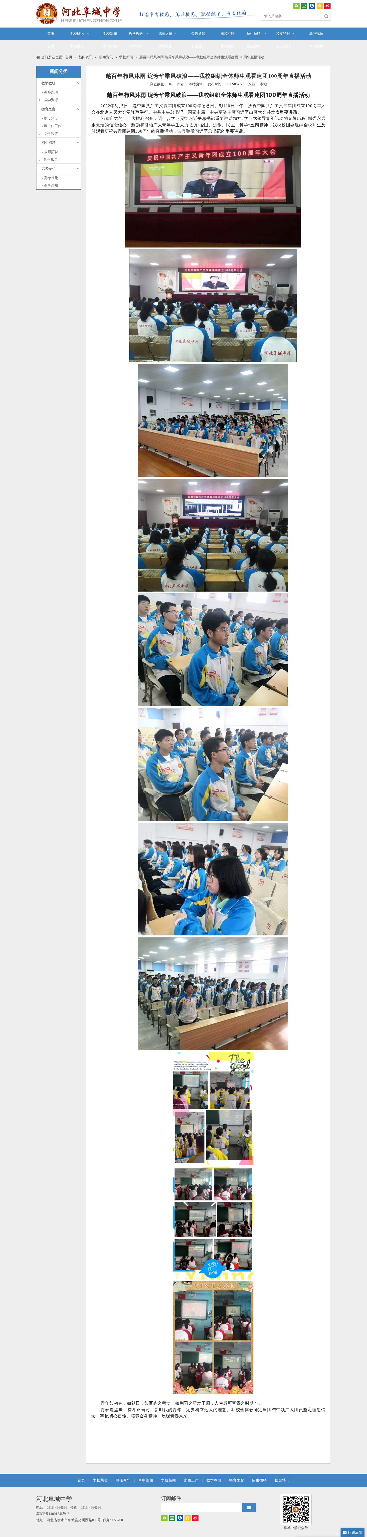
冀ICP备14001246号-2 (52, 1514)
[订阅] (249, 1507)
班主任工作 (52, 126)
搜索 (326, 16)
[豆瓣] (304, 6)
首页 (81, 1480)
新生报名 (51, 159)
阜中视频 (145, 1480)
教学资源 (51, 100)
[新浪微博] (327, 6)
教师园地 (51, 92)
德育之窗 (48, 109)
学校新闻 (168, 1480)
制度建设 (51, 118)
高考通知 (51, 185)
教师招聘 (51, 152)
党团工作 (191, 1480)
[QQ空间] (320, 6)
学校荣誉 (100, 1480)
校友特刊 (282, 1480)
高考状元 (51, 178)
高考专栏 (48, 169)
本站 (263, 84)
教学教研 (48, 83)
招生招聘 (48, 143)
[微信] (296, 6)
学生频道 (51, 133)
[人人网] (312, 6)
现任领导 (123, 1480)
